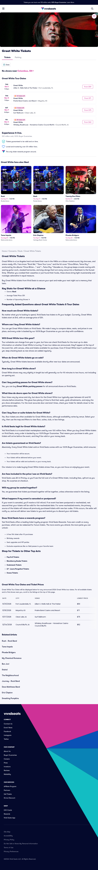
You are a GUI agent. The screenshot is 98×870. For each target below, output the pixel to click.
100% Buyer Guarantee (58, 2)
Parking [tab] (18, 57)
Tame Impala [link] (7, 647)
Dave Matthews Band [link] (11, 687)
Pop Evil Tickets (13, 557)
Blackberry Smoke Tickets (17, 561)
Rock (20, 251)
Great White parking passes (29, 386)
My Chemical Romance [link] (11, 658)
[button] (6, 65)
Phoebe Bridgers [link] (9, 652)
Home (4, 251)
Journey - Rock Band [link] (11, 681)
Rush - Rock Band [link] (9, 641)
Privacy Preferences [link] (11, 851)
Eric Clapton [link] (7, 693)
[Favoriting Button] (94, 16)
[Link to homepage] (49, 9)
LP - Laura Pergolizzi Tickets (18, 569)
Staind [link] (4, 670)
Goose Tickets (12, 573)
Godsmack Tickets (14, 565)
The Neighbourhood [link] (10, 675)
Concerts (12, 251)
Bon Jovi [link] (5, 664)
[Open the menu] (3, 8)
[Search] (92, 8)
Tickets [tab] (7, 57)
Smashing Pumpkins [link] (10, 698)
